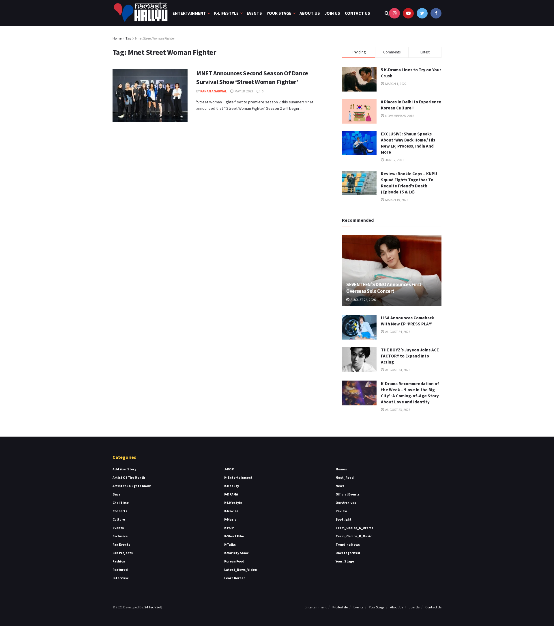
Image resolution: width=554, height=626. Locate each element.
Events (254, 13)
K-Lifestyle (226, 13)
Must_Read (345, 477)
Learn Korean (235, 578)
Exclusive (120, 536)
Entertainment (189, 13)
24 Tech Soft (153, 607)
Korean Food (234, 561)
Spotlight (343, 519)
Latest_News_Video (240, 569)
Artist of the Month (129, 477)
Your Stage (279, 13)
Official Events (348, 494)
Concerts (120, 511)
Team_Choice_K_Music (354, 536)
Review (341, 511)
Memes (341, 469)
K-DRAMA (231, 494)
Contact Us (357, 13)
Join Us (332, 13)
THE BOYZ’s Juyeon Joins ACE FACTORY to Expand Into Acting (410, 356)
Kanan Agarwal (213, 91)
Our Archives (346, 502)
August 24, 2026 (363, 299)
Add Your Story (124, 469)
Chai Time (121, 502)
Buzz (116, 494)
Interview (120, 578)
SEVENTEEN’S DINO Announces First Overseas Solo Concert (384, 288)
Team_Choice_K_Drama (354, 528)
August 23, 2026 (397, 409)
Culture (119, 519)
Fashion (119, 561)
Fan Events (121, 544)
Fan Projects (123, 553)
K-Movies (231, 511)
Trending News (348, 544)
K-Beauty (231, 486)
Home (117, 38)
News (340, 486)
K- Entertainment (238, 477)
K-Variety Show (236, 553)
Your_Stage (345, 561)
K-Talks (230, 544)
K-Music (230, 519)
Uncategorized (348, 553)
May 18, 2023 (243, 91)
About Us (310, 13)
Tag (128, 38)
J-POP (229, 469)
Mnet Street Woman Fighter (155, 38)
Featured (120, 569)
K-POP (229, 528)
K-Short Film (234, 536)
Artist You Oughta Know (132, 486)
